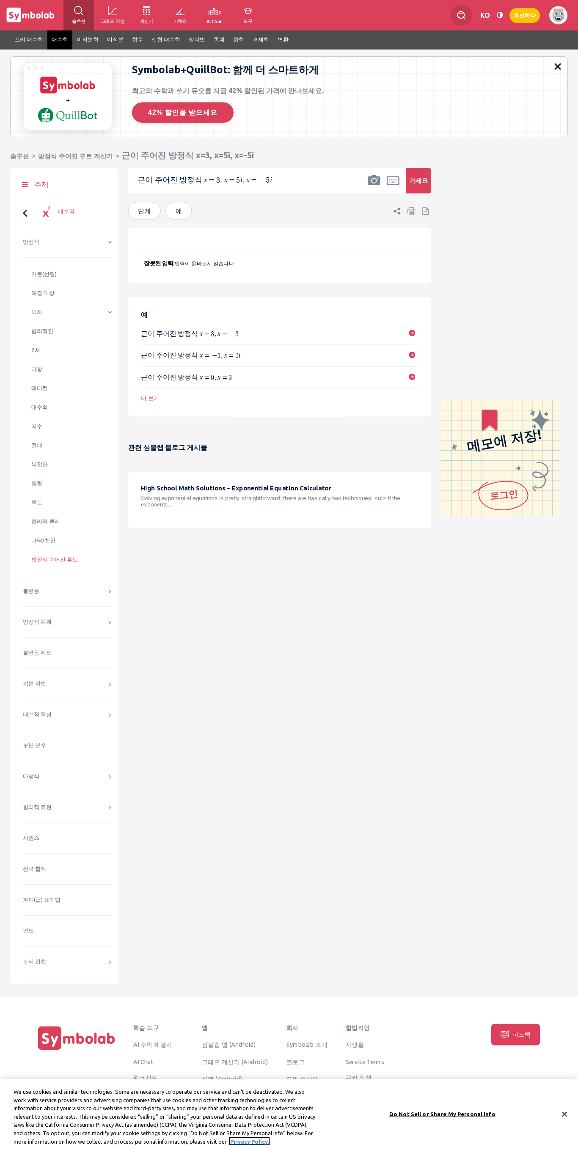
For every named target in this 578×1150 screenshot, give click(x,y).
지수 (36, 426)
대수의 (39, 407)
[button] (374, 186)
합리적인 (42, 331)
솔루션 (19, 156)
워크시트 (145, 1077)
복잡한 (39, 464)
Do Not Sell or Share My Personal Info (442, 1114)
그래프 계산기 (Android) (235, 1061)
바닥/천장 (43, 540)
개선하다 (524, 14)
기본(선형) (44, 274)
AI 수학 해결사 (153, 1044)
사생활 (355, 1044)
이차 (36, 312)
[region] (289, 1114)
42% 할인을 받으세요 (182, 112)
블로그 (295, 1061)
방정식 (31, 242)
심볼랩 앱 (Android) (229, 1044)
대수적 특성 (37, 714)
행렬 (36, 483)
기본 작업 (34, 683)
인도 (28, 930)
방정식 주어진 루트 (54, 559)
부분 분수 (34, 745)
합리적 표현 (37, 807)
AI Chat (143, 1061)
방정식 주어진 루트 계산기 (75, 156)
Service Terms (365, 1061)
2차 (35, 350)
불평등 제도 (37, 652)
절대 (36, 445)
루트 (36, 502)
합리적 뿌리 (45, 521)
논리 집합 (34, 961)
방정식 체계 (37, 622)
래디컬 (39, 388)
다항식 (31, 776)
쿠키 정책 (359, 1077)
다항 (36, 369)
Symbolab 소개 (307, 1044)
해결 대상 (43, 293)
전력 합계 (34, 869)
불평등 (31, 591)
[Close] (564, 1114)
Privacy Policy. (249, 1141)
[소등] (500, 15)
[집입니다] (76, 1049)
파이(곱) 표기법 (42, 900)
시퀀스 (31, 838)
